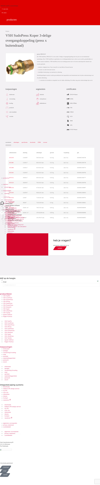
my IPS (5, 390)
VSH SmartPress (8, 299)
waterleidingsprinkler (9, 358)
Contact (8, 224)
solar (4, 354)
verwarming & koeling (9, 352)
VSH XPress (6, 301)
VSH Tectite (6, 312)
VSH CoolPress (7, 297)
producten (6, 178)
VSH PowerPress (8, 305)
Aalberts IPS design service (11, 388)
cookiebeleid (7, 427)
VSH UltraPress (7, 311)
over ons (5, 392)
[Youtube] (6, 289)
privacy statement (8, 425)
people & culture (10, 216)
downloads (6, 387)
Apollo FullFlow (7, 314)
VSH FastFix (6, 296)
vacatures (9, 220)
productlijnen (6, 294)
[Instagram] (10, 289)
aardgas (5, 350)
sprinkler (5, 356)
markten (5, 184)
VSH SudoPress (7, 303)
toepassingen (7, 190)
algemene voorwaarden (10, 423)
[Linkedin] (2, 289)
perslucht (6, 360)
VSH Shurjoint (7, 307)
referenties (9, 222)
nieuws (5, 396)
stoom (5, 362)
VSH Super (6, 309)
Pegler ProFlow (7, 316)
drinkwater (6, 349)
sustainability (10, 218)
